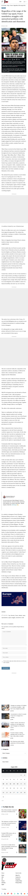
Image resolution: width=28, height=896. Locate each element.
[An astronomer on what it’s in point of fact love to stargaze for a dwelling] (5, 716)
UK (12, 719)
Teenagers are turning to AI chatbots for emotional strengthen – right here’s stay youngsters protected (18, 707)
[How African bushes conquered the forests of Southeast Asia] (22, 813)
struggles (13, 617)
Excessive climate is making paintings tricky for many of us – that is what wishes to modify (17, 734)
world (22, 617)
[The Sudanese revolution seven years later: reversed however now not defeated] (22, 825)
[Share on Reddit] (24, 893)
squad (9, 617)
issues (24, 615)
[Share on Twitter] (5, 893)
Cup (9, 615)
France (16, 615)
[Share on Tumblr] (21, 893)
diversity (13, 615)
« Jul (2, 800)
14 (17, 783)
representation (5, 617)
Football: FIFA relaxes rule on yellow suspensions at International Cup (9, 835)
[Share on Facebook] (1, 893)
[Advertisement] (14, 209)
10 (3, 783)
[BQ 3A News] (6, 1)
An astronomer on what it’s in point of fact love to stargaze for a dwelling (18, 716)
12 (10, 783)
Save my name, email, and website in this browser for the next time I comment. (15, 661)
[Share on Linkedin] (18, 893)
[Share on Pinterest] (11, 893)
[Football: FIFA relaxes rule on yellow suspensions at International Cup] (22, 837)
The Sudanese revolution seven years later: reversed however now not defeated (9, 823)
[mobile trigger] (3, 1)
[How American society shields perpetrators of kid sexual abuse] (5, 743)
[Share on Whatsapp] (14, 893)
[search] (17, 1)
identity (20, 615)
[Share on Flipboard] (8, 893)
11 (6, 783)
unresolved (18, 617)
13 (14, 783)
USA (13, 710)
